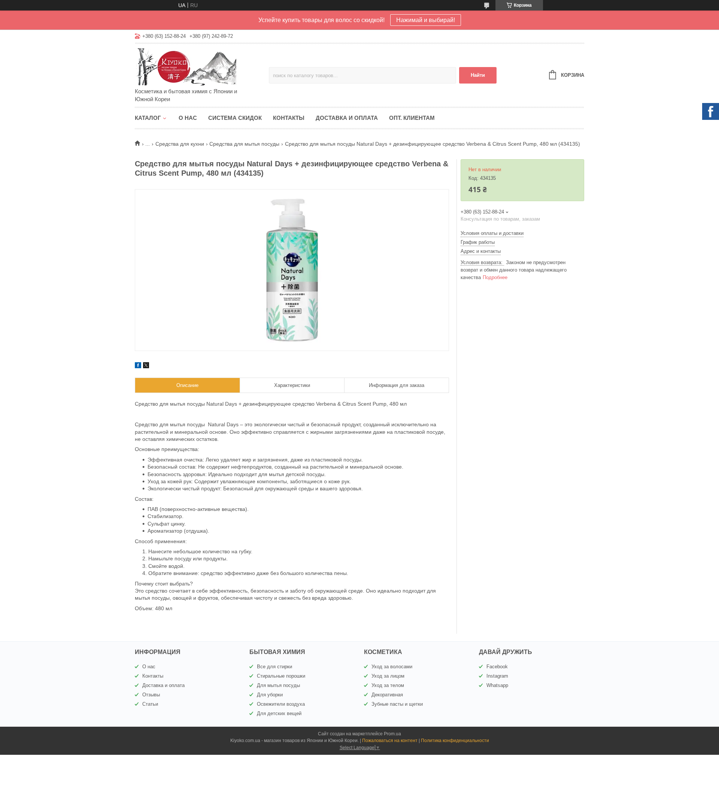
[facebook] (138, 366)
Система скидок (235, 118)
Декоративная (387, 694)
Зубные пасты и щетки (397, 704)
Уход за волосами (391, 666)
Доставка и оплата (347, 118)
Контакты (288, 118)
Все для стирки (274, 666)
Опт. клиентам (412, 118)
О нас (188, 118)
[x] (146, 366)
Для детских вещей (279, 713)
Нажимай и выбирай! (425, 20)
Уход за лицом (387, 676)
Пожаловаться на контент (390, 740)
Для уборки (270, 694)
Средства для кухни (179, 144)
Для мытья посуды (278, 685)
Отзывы (151, 694)
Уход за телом (387, 685)
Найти (478, 75)
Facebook (497, 666)
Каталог (148, 118)
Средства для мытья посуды (244, 144)
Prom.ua (392, 733)
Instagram (497, 676)
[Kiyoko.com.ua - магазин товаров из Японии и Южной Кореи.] (200, 66)
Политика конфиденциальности (455, 740)
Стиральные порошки (281, 676)
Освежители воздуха (281, 704)
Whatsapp (497, 685)
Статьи (150, 704)
